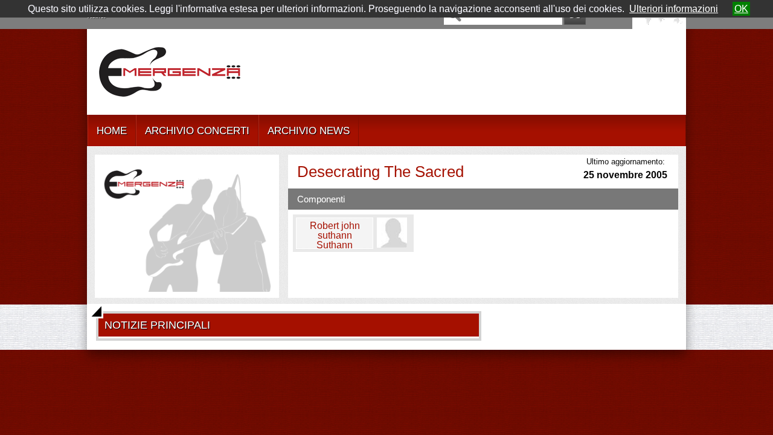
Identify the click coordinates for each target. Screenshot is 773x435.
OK (741, 9)
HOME (112, 131)
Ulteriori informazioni (673, 9)
